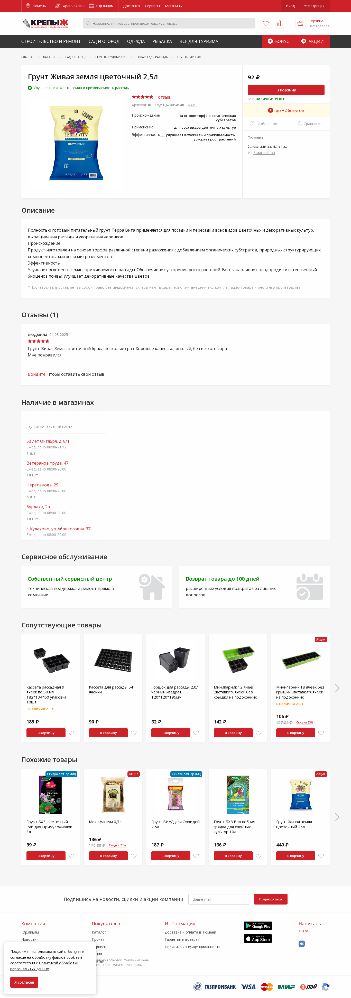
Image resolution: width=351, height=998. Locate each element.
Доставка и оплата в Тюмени (190, 932)
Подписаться (270, 899)
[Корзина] (300, 23)
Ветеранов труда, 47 (47, 463)
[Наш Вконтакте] (302, 944)
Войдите (36, 374)
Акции (316, 41)
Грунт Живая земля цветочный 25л (294, 824)
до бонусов (290, 110)
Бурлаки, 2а (38, 507)
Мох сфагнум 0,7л (105, 821)
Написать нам (310, 927)
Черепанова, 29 (42, 485)
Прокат (98, 939)
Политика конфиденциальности (192, 946)
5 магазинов (264, 152)
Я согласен (24, 982)
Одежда (136, 41)
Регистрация (313, 5)
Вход (290, 5)
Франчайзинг (73, 5)
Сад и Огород (104, 41)
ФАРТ (192, 104)
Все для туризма (199, 41)
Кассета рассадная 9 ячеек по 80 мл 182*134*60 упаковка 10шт (46, 694)
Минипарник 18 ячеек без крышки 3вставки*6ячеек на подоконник (300, 692)
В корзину (286, 89)
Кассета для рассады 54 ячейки (111, 689)
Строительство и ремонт (51, 41)
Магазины (173, 5)
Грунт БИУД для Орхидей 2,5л (175, 824)
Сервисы (152, 5)
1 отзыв (162, 97)
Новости (28, 939)
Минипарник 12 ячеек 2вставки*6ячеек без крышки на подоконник (235, 692)
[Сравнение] (280, 23)
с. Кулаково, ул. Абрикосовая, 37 (58, 529)
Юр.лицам (104, 5)
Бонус (281, 41)
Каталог (99, 932)
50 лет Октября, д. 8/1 (47, 441)
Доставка (131, 5)
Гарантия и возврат (182, 939)
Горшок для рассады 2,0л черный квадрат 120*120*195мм (174, 692)
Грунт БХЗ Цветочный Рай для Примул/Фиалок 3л (49, 826)
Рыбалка (162, 41)
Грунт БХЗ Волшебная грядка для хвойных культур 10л (234, 826)
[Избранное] (266, 23)
